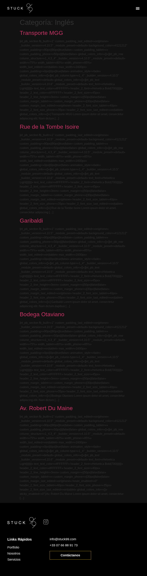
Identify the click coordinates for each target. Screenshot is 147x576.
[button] (138, 8)
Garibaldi (31, 220)
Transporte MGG (41, 33)
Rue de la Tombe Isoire (49, 127)
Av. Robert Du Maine (46, 408)
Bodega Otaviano (42, 314)
